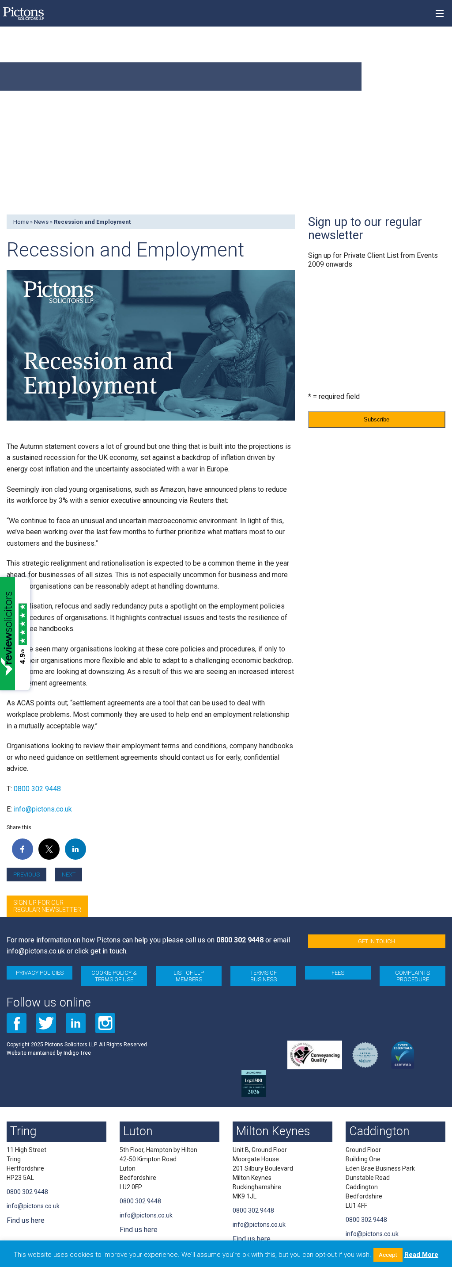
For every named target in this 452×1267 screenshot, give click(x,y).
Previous (26, 874)
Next (68, 874)
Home (21, 221)
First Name (323, 317)
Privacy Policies (40, 972)
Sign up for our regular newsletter (47, 906)
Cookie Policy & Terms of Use (114, 976)
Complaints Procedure (412, 976)
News (41, 221)
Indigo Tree (77, 1053)
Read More (421, 1255)
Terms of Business (263, 976)
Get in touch (376, 941)
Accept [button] (388, 1255)
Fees (337, 972)
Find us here (26, 1220)
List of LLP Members (188, 976)
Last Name (323, 352)
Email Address (329, 281)
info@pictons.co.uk (43, 809)
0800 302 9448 (37, 789)
